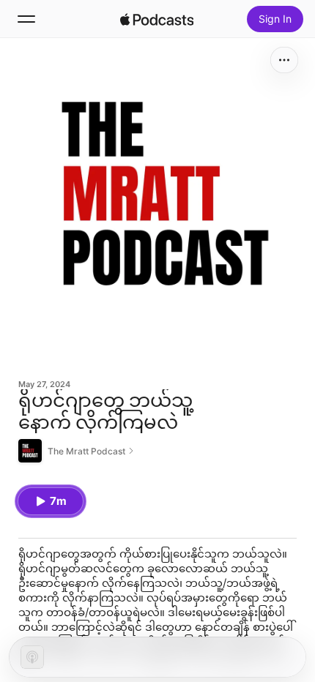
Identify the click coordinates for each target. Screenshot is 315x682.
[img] (156, 19)
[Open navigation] (26, 19)
